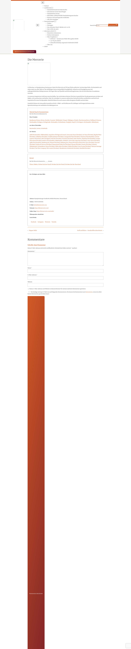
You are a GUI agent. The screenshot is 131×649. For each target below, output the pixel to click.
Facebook (33, 222)
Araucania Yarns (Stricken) (74, 134)
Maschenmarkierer (84, 120)
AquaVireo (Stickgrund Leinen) (57, 134)
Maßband (93, 120)
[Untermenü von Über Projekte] (56, 37)
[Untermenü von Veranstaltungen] (55, 21)
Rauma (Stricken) (76, 144)
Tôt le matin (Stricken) (52, 148)
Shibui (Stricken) (73, 146)
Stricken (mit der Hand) (58, 164)
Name (30, 268)
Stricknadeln (87, 122)
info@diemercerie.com (40, 205)
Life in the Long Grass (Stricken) (78, 140)
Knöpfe (76, 120)
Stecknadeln (33, 122)
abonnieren (89, 292)
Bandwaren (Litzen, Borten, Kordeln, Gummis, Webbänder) (46, 120)
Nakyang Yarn (64, 142)
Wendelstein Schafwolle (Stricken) (69, 148)
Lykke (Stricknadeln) (35, 142)
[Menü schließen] (42, 2)
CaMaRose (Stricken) (41, 136)
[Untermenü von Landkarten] (52, 7)
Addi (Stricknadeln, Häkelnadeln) (39, 134)
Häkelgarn (71, 120)
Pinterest (47, 222)
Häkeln (36, 164)
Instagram (41, 222)
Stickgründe (46, 122)
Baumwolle (33, 128)
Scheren (98, 120)
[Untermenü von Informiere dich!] (55, 31)
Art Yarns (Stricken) (87, 134)
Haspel (65, 120)
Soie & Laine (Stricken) (84, 146)
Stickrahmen (62, 122)
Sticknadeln (54, 122)
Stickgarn (40, 122)
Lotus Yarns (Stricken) (93, 140)
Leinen (38, 128)
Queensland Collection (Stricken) (61, 144)
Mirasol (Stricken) (55, 142)
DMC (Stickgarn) (46, 138)
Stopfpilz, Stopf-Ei (71, 122)
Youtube (54, 222)
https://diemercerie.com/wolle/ (45, 211)
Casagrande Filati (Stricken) (72, 136)
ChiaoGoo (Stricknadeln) (87, 136)
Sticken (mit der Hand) (44, 164)
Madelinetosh (45, 142)
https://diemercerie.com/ (42, 208)
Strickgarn (80, 122)
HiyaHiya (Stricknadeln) (88, 138)
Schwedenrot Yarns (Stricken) (46, 146)
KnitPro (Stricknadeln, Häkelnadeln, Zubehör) (55, 140)
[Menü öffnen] (37, 25)
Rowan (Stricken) (87, 144)
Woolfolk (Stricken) (85, 148)
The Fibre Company (40, 148)
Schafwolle (44, 128)
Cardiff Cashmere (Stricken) (56, 136)
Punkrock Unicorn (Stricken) (44, 144)
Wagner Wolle (33, 230)
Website (30, 282)
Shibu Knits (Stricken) (61, 146)
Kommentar (31, 251)
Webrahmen (95, 122)
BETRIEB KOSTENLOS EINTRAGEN (24, 51)
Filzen (31, 164)
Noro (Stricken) (90, 142)
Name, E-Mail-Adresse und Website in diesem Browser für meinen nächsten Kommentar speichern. (57, 288)
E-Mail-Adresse (32, 275)
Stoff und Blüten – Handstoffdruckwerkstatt (89, 230)
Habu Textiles (77, 138)
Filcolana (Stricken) (67, 138)
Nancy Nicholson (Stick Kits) (77, 142)
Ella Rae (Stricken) (56, 138)
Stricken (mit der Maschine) (73, 164)
